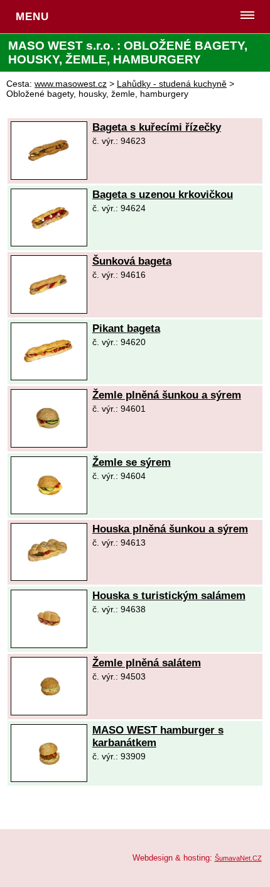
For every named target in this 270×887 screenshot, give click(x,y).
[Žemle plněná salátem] (49, 712)
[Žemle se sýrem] (49, 511)
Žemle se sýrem (131, 462)
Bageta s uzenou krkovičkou (162, 195)
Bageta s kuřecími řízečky (156, 127)
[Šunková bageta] (49, 310)
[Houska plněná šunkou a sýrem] (49, 577)
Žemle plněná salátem (146, 663)
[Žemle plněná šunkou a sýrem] (49, 444)
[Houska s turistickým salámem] (49, 645)
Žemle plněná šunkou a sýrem (166, 395)
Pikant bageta (126, 328)
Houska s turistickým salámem (169, 596)
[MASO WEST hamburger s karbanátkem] (49, 779)
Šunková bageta (131, 261)
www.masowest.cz (71, 84)
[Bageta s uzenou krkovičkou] (49, 243)
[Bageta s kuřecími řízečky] (49, 176)
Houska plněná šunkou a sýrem (170, 529)
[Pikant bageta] (49, 377)
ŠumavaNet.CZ (238, 858)
